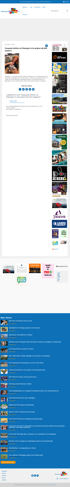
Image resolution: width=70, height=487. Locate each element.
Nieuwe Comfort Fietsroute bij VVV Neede (22, 412)
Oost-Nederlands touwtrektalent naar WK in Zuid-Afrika (26, 363)
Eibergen (4, 471)
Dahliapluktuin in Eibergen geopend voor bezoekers (24, 328)
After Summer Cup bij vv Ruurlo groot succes (22, 377)
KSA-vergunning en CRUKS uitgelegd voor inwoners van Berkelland (29, 356)
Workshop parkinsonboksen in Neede (20, 384)
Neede (4, 473)
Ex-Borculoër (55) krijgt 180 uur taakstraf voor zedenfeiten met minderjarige (32, 434)
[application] (27, 7)
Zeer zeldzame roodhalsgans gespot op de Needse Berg (26, 455)
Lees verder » (12, 323)
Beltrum (4, 480)
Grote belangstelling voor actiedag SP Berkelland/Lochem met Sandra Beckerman (34, 391)
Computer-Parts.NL (51, 484)
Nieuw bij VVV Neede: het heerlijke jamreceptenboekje (25, 419)
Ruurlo (4, 477)
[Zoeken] (67, 10)
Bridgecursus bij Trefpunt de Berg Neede (21, 405)
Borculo (4, 475)
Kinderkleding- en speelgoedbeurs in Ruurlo (22, 448)
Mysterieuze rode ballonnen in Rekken (20, 335)
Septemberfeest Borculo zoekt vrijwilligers (22, 398)
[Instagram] (68, 1)
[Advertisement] (35, 30)
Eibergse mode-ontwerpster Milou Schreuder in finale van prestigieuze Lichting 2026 (35, 342)
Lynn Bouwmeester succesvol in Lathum (21, 349)
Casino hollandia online (59, 276)
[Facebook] (64, 1)
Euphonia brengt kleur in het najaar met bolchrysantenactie (27, 370)
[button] (46, 45)
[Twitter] (66, 1)
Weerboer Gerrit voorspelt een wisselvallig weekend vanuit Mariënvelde (31, 441)
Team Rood (43, 484)
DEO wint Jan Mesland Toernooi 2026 (20, 321)
